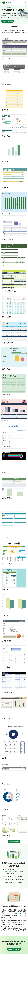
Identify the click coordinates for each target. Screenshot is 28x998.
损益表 (18, 922)
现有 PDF (7, 873)
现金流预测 (12, 922)
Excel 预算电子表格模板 (11, 871)
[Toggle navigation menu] (25, 2)
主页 (2, 7)
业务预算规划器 (10, 7)
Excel (7, 2)
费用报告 (8, 914)
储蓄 (20, 926)
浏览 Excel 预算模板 (14, 949)
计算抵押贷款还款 (19, 914)
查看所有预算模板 (8, 21)
